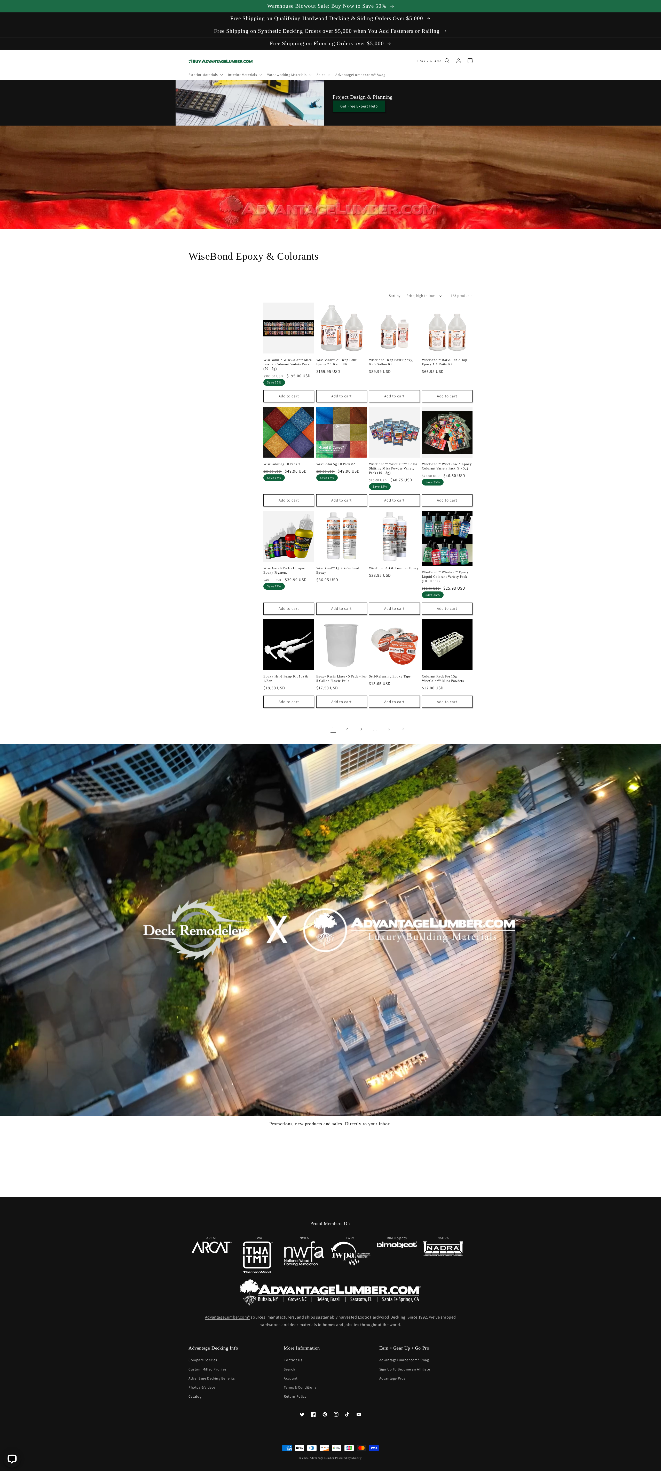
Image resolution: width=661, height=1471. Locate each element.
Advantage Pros (392, 1378)
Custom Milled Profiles (207, 1369)
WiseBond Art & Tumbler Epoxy (394, 568)
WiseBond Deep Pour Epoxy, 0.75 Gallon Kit (391, 362)
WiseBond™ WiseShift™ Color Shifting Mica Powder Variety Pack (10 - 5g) (393, 468)
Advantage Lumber (322, 1458)
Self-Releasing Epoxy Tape (390, 676)
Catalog (194, 1396)
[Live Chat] (12, 1459)
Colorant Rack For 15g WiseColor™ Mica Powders (443, 678)
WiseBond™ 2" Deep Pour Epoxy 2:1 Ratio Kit (336, 362)
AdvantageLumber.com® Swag (404, 1360)
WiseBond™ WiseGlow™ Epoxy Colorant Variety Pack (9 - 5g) (447, 466)
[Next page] (402, 729)
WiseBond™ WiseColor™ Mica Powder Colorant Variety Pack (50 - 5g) (287, 364)
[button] (205, 74)
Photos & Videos (202, 1387)
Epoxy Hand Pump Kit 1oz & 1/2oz (285, 678)
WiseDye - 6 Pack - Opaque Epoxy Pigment (284, 570)
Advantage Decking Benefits (211, 1378)
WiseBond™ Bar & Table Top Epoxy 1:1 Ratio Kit (444, 362)
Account (290, 1378)
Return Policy (295, 1396)
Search (289, 1369)
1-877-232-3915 (429, 60)
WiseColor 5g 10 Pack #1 (282, 464)
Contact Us (293, 1360)
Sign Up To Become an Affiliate (404, 1369)
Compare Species (202, 1360)
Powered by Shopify (348, 1458)
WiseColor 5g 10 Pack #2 (335, 464)
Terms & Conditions (300, 1387)
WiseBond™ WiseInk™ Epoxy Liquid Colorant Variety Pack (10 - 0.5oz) (445, 576)
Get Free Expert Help (359, 106)
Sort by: (395, 295)
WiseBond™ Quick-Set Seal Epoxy (337, 570)
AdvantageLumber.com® (227, 1317)
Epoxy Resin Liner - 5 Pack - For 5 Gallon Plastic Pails (341, 678)
